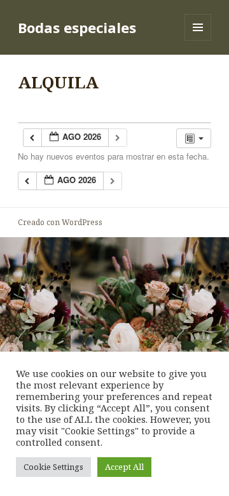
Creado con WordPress (60, 222)
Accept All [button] (124, 466)
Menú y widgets (198, 40)
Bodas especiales (77, 27)
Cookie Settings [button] (53, 466)
